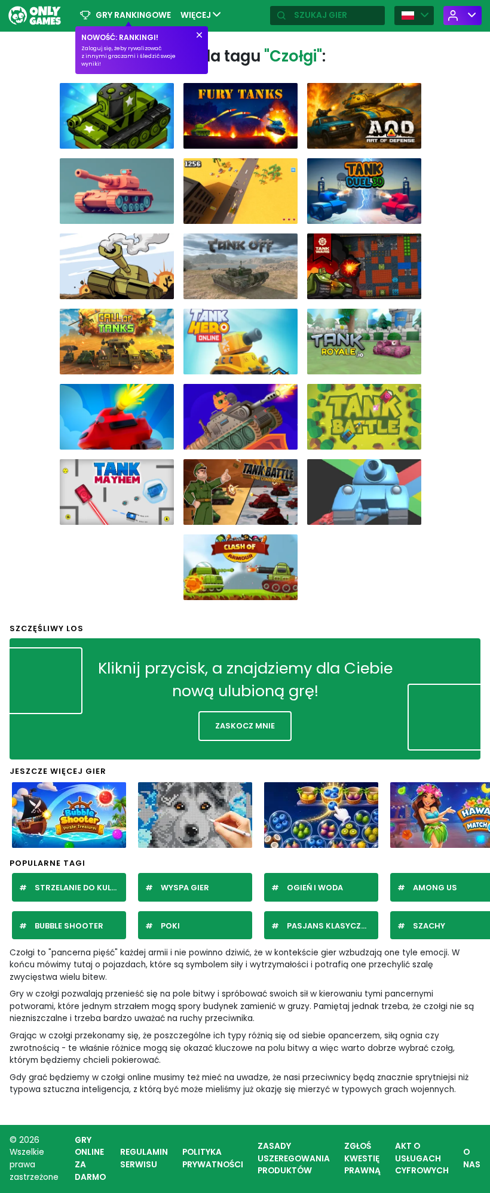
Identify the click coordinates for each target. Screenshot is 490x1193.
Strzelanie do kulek (78, 888)
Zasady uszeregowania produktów (294, 1158)
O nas (471, 1158)
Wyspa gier (185, 888)
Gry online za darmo (90, 1158)
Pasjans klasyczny (329, 926)
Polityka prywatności (212, 1158)
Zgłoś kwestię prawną (362, 1158)
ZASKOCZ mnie (245, 726)
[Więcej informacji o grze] (160, 138)
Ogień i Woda (315, 888)
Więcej (196, 15)
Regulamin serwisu (144, 1158)
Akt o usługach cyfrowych (422, 1158)
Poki (170, 926)
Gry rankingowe (133, 15)
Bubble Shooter (69, 926)
